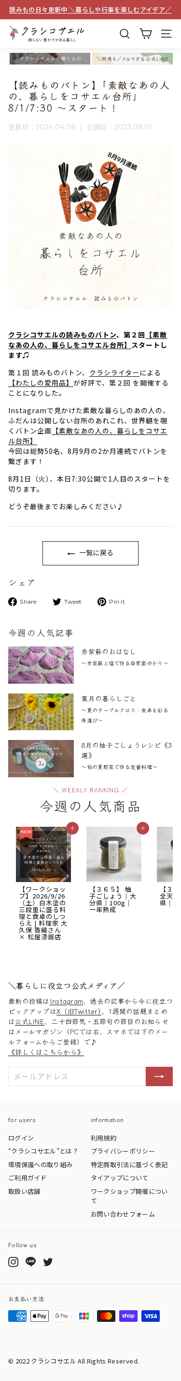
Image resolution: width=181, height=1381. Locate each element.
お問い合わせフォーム (123, 1214)
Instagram (67, 1001)
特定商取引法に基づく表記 (129, 1164)
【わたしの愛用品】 (40, 382)
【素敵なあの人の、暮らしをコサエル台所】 (87, 340)
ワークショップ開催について (129, 1196)
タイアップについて (120, 1177)
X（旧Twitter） (78, 1011)
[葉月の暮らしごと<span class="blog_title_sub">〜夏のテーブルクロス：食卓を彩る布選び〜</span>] (41, 712)
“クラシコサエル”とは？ (43, 1151)
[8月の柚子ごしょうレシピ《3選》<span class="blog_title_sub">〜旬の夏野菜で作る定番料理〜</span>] (41, 758)
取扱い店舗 (24, 1191)
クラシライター (114, 372)
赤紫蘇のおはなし (124, 656)
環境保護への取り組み (40, 1164)
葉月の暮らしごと (124, 708)
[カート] (145, 33)
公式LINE (29, 1021)
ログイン (21, 1137)
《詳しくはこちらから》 (46, 1052)
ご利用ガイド (27, 1177)
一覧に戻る (95, 552)
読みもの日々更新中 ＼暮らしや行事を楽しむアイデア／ (90, 9)
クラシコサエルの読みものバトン (62, 334)
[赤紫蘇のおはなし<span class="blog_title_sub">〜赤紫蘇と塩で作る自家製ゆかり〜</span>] (41, 665)
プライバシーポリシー (123, 1151)
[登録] (159, 1076)
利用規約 (103, 1137)
